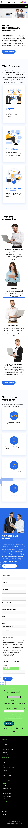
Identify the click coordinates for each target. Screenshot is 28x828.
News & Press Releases (7, 749)
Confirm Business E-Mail (9, 609)
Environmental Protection (8, 780)
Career (3, 741)
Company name (6, 575)
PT (17, 2)
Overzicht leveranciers (7, 816)
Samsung (4, 814)
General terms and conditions (14, 825)
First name (5, 589)
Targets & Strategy (6, 754)
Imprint (20, 823)
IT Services (4, 791)
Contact (4, 762)
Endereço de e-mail (10, 708)
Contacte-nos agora (14, 697)
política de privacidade (15, 717)
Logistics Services (6, 793)
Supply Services (6, 798)
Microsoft (4, 811)
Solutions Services (6, 796)
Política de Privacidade (9, 652)
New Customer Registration (8, 767)
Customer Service (6, 775)
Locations (4, 747)
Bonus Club (4, 759)
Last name (5, 596)
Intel (3, 809)
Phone (3, 616)
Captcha (5, 665)
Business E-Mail (6, 603)
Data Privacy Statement (12, 823)
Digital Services (6, 785)
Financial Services (6, 788)
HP (2, 806)
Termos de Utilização (9, 654)
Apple (3, 803)
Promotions (4, 770)
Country (4, 623)
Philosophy (4, 752)
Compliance (5, 744)
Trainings (4, 772)
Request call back (9, 51)
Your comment (6, 630)
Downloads (4, 778)
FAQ (3, 765)
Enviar (8, 723)
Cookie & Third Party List (15, 821)
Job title (4, 582)
